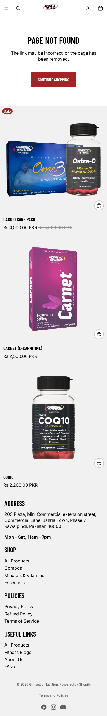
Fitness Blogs (17, 652)
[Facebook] (44, 707)
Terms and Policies (53, 695)
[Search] (18, 8)
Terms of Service (21, 621)
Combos (13, 568)
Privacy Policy (18, 606)
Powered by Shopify (75, 684)
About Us (13, 659)
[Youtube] (63, 707)
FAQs (9, 666)
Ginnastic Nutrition (43, 684)
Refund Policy (18, 613)
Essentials (14, 582)
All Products (16, 561)
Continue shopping (53, 79)
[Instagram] (53, 707)
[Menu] (6, 8)
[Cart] (100, 8)
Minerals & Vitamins (24, 575)
